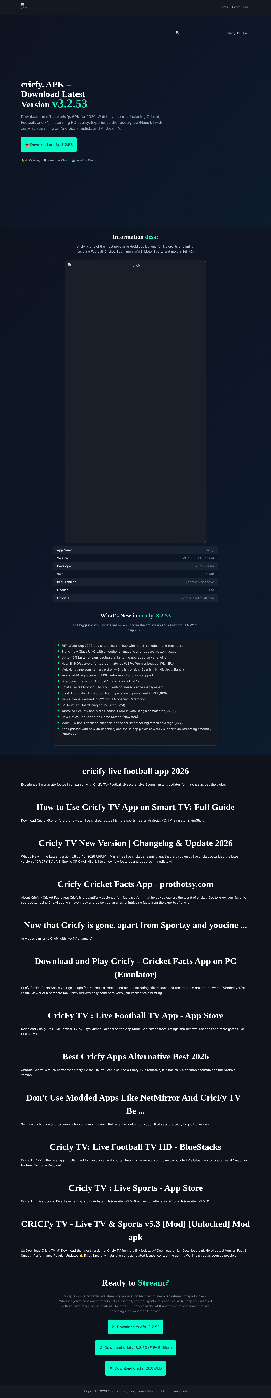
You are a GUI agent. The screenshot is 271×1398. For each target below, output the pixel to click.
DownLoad (240, 7)
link (137, 1250)
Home (223, 7)
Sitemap (153, 1391)
